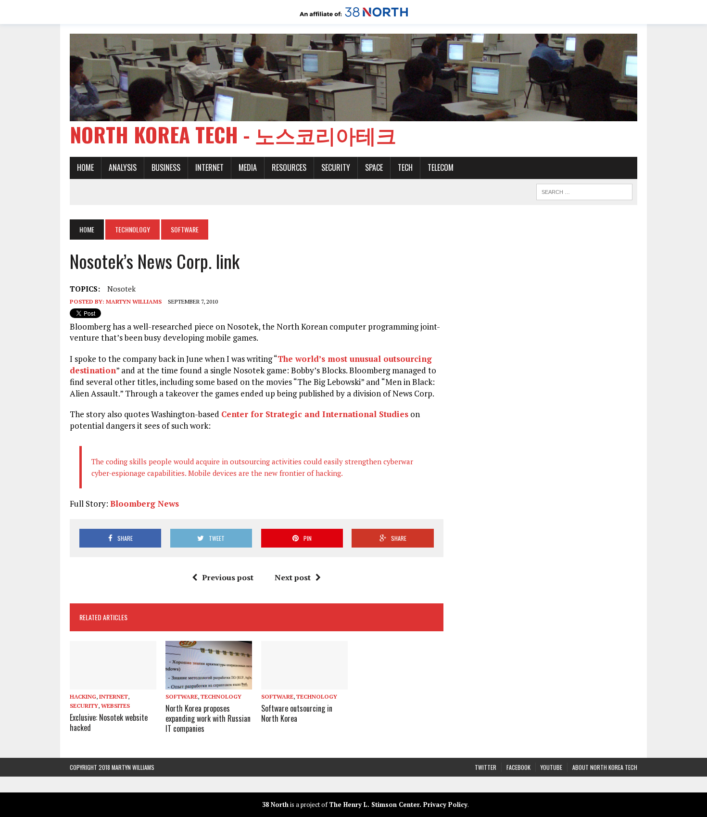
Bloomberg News (144, 503)
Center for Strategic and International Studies (314, 414)
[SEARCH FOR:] (584, 190)
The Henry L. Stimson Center (374, 804)
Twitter (485, 767)
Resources (289, 167)
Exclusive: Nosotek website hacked (109, 722)
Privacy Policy (445, 804)
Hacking (83, 696)
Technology (132, 229)
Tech (405, 167)
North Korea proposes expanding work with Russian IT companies (208, 718)
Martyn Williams (134, 301)
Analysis (123, 167)
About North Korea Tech (604, 767)
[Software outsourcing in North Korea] (304, 682)
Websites (115, 705)
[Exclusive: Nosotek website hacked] (113, 682)
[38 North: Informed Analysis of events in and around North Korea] (354, 17)
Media (248, 167)
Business (166, 167)
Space (374, 167)
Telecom (441, 167)
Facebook (518, 767)
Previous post (227, 577)
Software (181, 696)
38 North (275, 804)
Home (85, 167)
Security (335, 167)
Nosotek (121, 289)
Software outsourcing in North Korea (296, 713)
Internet (209, 167)
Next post (293, 577)
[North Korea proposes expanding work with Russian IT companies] (208, 682)
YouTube (551, 767)
